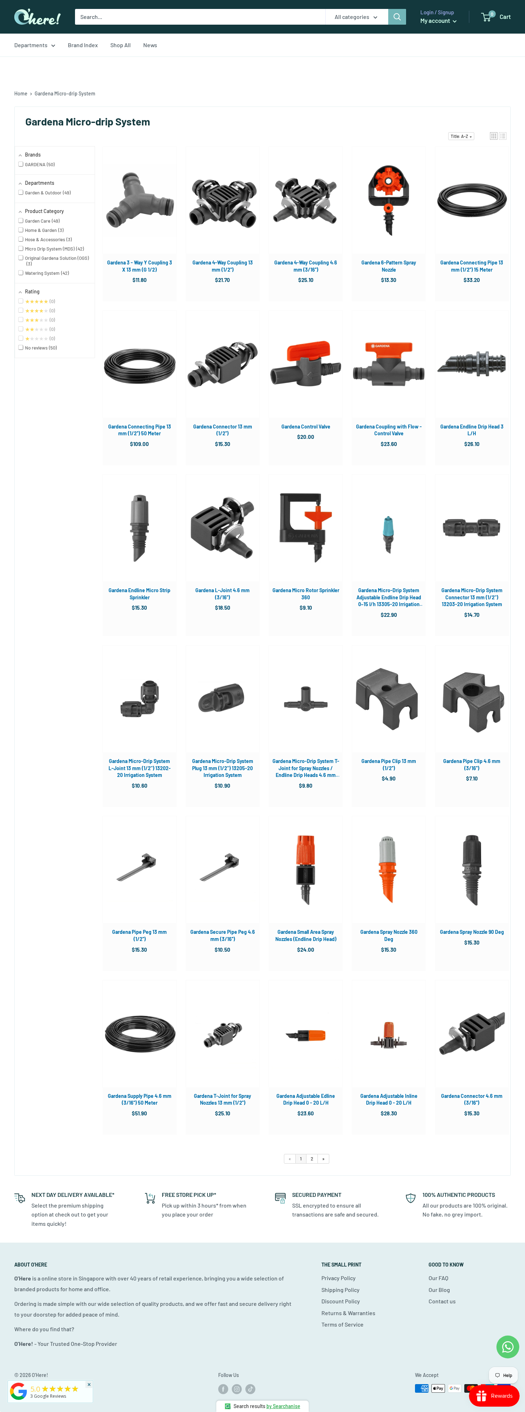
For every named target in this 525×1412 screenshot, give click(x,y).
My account (435, 20)
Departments (31, 44)
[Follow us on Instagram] (237, 1389)
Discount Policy (340, 1301)
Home (21, 93)
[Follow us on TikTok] (250, 1389)
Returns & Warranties (348, 1312)
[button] (494, 136)
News (150, 44)
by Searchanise (283, 1406)
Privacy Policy (338, 1277)
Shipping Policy (340, 1289)
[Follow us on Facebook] (223, 1389)
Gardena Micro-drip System (65, 93)
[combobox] (200, 17)
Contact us (442, 1301)
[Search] (397, 17)
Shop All (120, 44)
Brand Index (83, 44)
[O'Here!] (18, 1400)
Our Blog (439, 1289)
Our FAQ (438, 1277)
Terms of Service (342, 1324)
